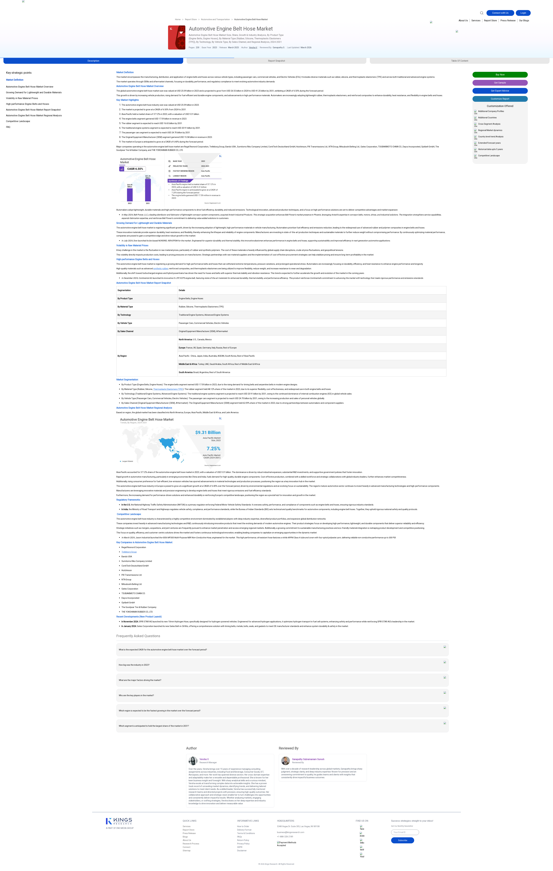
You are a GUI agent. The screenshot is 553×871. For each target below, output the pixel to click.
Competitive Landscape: (18, 121)
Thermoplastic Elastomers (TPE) (168, 389)
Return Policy (243, 840)
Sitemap (187, 850)
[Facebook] (362, 828)
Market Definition (14, 79)
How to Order (243, 826)
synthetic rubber (160, 268)
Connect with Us (500, 13)
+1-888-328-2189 (285, 836)
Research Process (191, 844)
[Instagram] (362, 835)
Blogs (185, 837)
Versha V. (253, 47)
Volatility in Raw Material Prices (22, 98)
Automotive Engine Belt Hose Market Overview (29, 86)
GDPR (239, 847)
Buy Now (500, 74)
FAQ (8, 127)
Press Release (508, 20)
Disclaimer (242, 850)
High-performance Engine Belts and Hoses (27, 104)
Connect (186, 847)
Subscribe (402, 840)
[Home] (34, 12)
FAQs (239, 837)
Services (475, 20)
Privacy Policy (243, 844)
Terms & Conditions (246, 833)
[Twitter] (362, 848)
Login (523, 13)
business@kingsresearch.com (290, 832)
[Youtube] (362, 855)
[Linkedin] (362, 842)
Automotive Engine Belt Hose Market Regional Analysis (34, 115)
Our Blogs (524, 20)
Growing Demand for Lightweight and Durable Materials (34, 92)
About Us (463, 20)
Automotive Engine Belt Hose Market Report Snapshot (33, 109)
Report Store (490, 20)
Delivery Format (244, 830)
